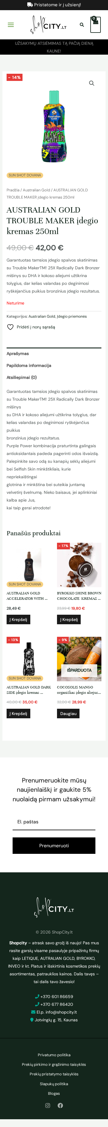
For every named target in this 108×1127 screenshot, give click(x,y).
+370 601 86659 (56, 996)
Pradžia (13, 190)
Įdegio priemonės (72, 316)
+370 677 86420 (56, 1004)
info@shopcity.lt (61, 1012)
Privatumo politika (54, 1054)
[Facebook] (60, 1105)
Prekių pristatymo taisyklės (54, 1074)
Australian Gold (36, 190)
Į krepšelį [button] (18, 619)
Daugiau (68, 713)
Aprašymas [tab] (18, 353)
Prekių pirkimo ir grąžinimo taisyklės (54, 1064)
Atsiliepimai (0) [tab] (22, 377)
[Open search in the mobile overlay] (83, 25)
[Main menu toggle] (10, 24)
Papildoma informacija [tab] (29, 365)
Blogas (54, 1093)
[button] (91, 83)
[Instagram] (47, 1105)
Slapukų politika (54, 1083)
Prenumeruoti (54, 845)
